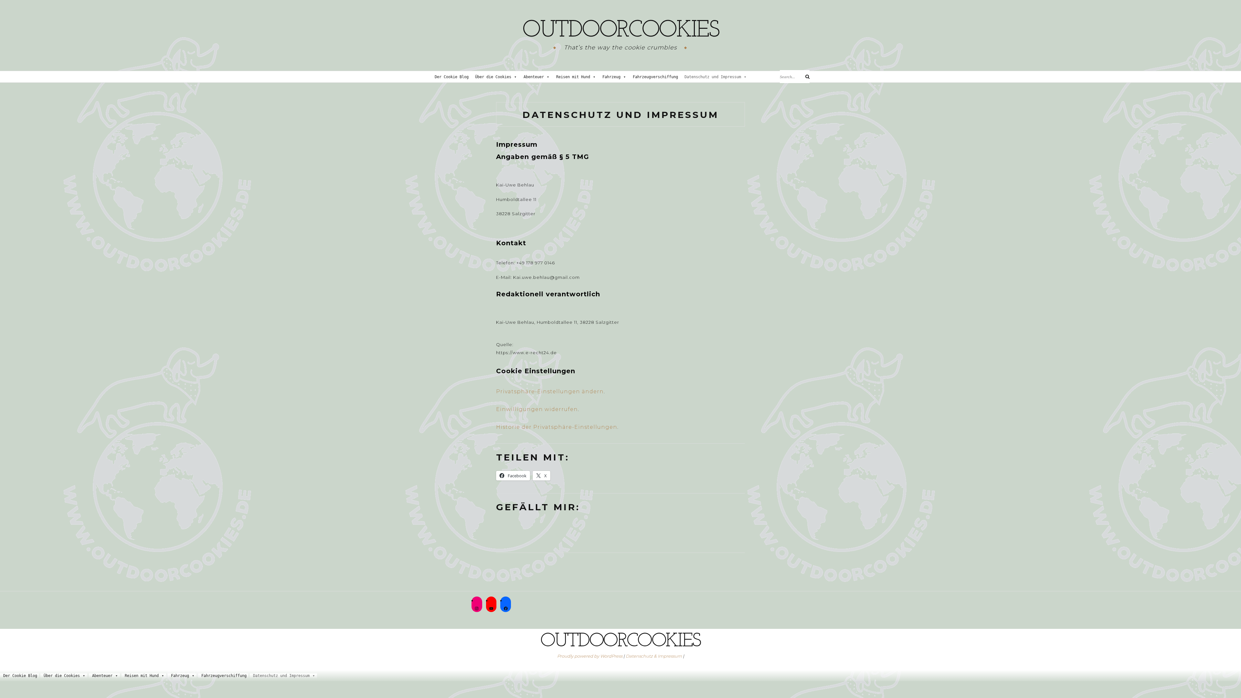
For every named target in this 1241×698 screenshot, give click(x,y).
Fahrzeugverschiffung (655, 77)
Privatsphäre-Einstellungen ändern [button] (550, 391)
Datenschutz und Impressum (712, 77)
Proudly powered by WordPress (589, 656)
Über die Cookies (493, 77)
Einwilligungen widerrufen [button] (537, 409)
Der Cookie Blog (452, 77)
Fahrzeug (611, 77)
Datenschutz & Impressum (654, 656)
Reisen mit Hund (573, 77)
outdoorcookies (620, 30)
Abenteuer (534, 77)
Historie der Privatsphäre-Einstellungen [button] (556, 427)
